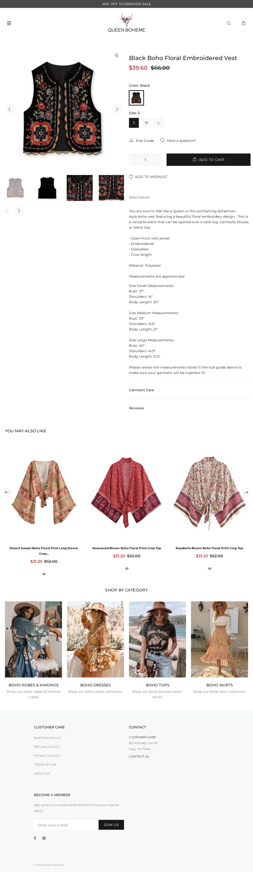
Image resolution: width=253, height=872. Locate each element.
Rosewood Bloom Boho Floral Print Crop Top (126, 548)
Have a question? (181, 140)
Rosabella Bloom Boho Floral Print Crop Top (209, 548)
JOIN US (111, 825)
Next (117, 109)
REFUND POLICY (47, 747)
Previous (9, 109)
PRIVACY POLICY (47, 756)
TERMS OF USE (45, 764)
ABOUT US (42, 773)
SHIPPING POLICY (48, 738)
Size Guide (145, 140)
